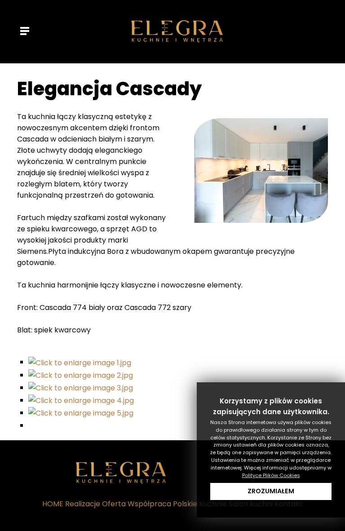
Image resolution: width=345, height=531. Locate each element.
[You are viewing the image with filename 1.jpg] (79, 362)
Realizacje (82, 504)
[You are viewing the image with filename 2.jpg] (80, 375)
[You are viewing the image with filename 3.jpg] (80, 387)
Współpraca (149, 504)
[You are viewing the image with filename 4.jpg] (81, 400)
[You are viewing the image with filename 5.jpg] (80, 412)
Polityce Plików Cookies (271, 475)
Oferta (114, 504)
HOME (52, 504)
